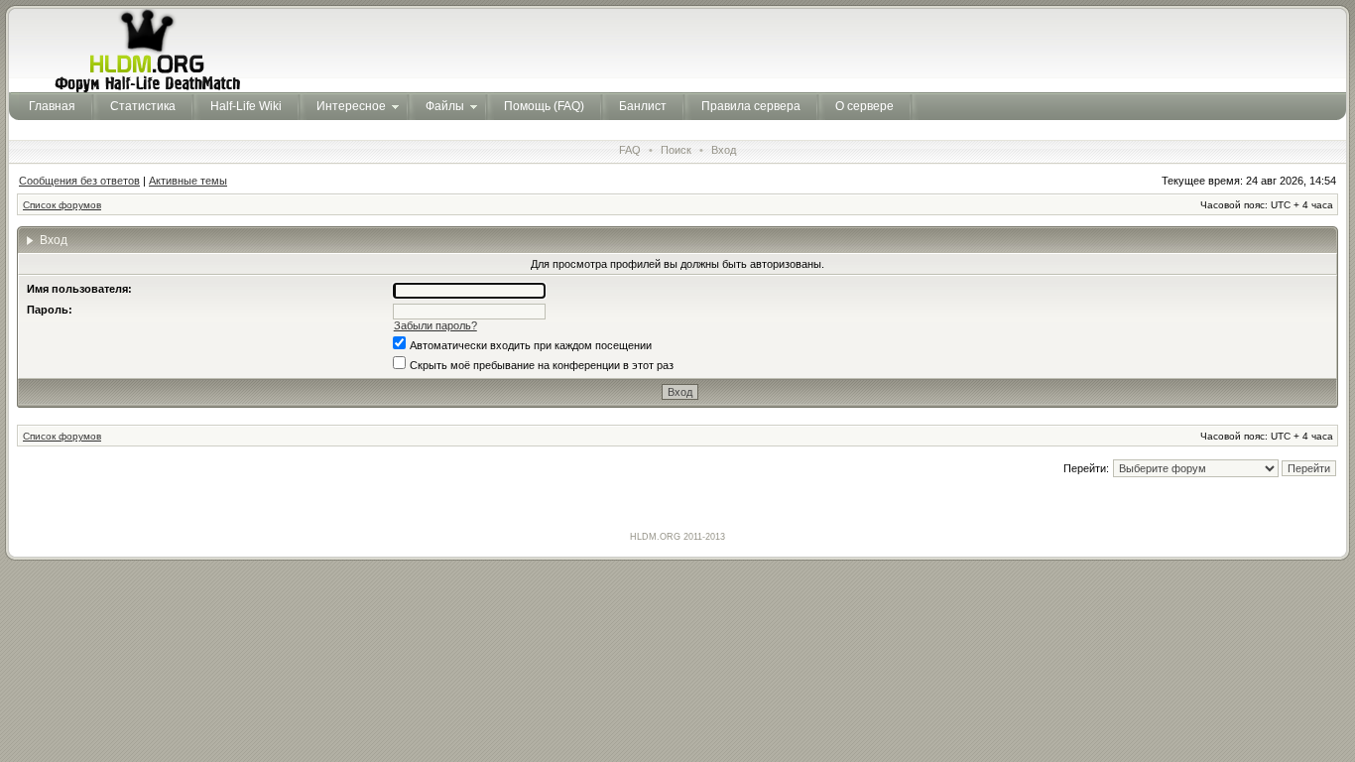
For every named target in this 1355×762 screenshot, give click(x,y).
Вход (723, 150)
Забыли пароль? (435, 325)
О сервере (864, 106)
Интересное (351, 106)
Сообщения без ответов (79, 181)
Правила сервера (751, 106)
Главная (52, 106)
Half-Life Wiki (246, 106)
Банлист (643, 106)
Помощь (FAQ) (544, 106)
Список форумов (62, 204)
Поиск (676, 150)
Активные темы (188, 181)
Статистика (143, 106)
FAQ (630, 150)
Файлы (445, 106)
